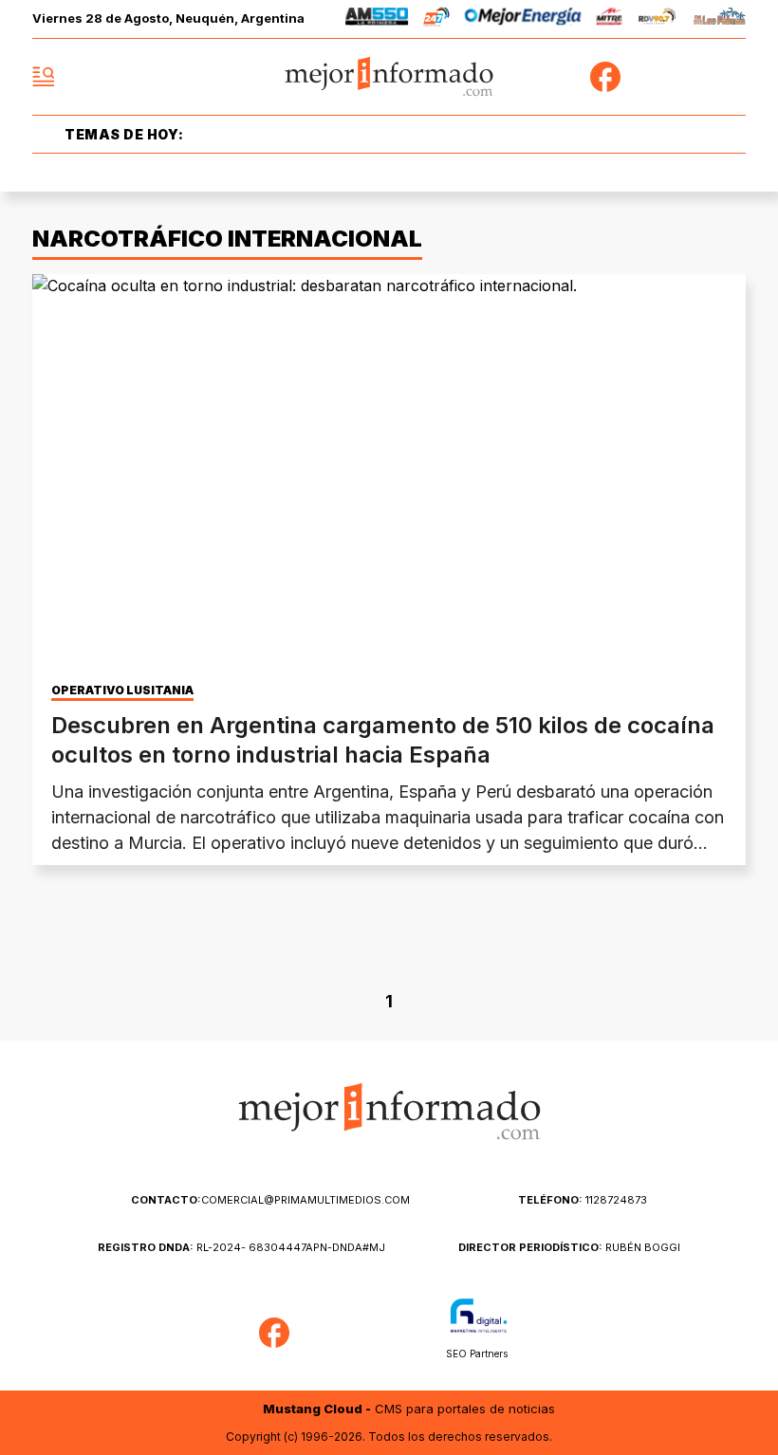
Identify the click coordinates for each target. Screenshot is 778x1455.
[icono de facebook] (605, 77)
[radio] (377, 19)
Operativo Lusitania (122, 690)
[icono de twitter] (647, 77)
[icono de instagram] (689, 77)
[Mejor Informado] (389, 77)
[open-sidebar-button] (43, 76)
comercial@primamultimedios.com (270, 1199)
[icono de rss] (730, 77)
